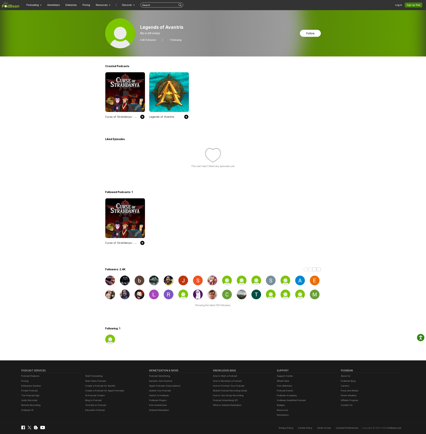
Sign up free (413, 4)
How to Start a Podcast (225, 376)
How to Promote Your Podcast (228, 385)
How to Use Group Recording (228, 395)
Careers (345, 385)
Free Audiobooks (158, 405)
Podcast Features (30, 376)
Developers (283, 415)
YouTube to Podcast (95, 405)
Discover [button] (127, 4)
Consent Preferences (347, 428)
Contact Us (346, 405)
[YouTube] (42, 427)
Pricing (86, 4)
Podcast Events (285, 390)
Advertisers (53, 4)
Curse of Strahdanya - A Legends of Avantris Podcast (121, 116)
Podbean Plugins (158, 400)
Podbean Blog (348, 381)
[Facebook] (23, 427)
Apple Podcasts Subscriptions (164, 385)
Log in (398, 4)
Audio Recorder (29, 400)
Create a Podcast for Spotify (100, 385)
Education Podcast (95, 410)
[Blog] (36, 427)
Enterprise (71, 4)
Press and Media (349, 390)
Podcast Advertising (159, 376)
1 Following (176, 40)
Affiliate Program (349, 400)
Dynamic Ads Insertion (160, 381)
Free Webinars (284, 385)
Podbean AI (27, 410)
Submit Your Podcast (160, 390)
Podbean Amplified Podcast (291, 400)
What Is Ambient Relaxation (227, 405)
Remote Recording (30, 405)
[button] (33, 5)
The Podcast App (30, 395)
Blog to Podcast (93, 400)
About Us (345, 376)
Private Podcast (29, 390)
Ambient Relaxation (159, 410)
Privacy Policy (286, 428)
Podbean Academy (287, 395)
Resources (282, 410)
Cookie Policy (305, 428)
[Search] (180, 5)
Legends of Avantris (161, 116)
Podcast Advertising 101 (225, 400)
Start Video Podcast (95, 381)
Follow (310, 33)
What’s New (283, 381)
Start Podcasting (94, 376)
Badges (281, 405)
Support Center (285, 376)
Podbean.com (394, 428)
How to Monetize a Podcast (227, 381)
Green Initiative (348, 395)
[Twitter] (29, 427)
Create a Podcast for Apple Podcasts (104, 390)
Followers (148, 40)
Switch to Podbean (159, 395)
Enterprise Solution (31, 385)
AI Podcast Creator (95, 395)
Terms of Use (324, 428)
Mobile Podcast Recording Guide (230, 390)
